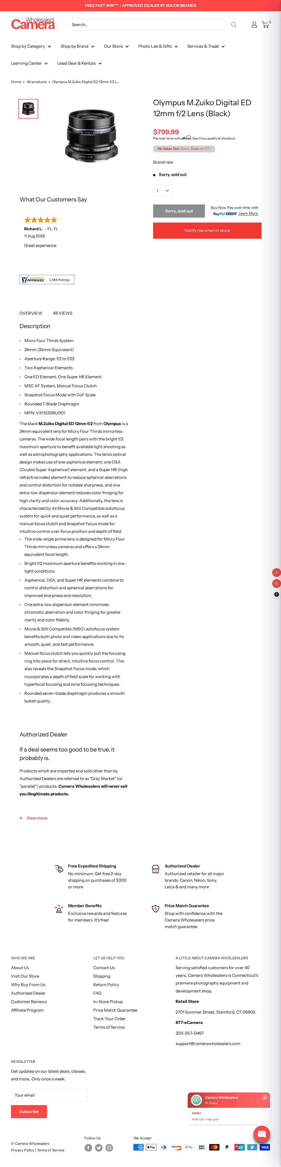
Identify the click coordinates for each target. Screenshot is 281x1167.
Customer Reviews (29, 1001)
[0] (265, 24)
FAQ (97, 993)
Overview (30, 313)
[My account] (254, 25)
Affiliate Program (27, 1010)
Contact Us (104, 967)
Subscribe (29, 1111)
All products (37, 81)
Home (16, 81)
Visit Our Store (25, 976)
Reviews (62, 313)
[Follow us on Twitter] (99, 1148)
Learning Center (26, 63)
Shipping (101, 976)
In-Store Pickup (108, 1001)
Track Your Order (109, 1018)
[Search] (234, 25)
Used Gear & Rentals (76, 63)
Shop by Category (28, 46)
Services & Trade (203, 46)
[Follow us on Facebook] (88, 1148)
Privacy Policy (23, 1150)
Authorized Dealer (28, 993)
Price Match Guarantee (115, 1010)
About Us (20, 967)
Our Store (113, 46)
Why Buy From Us (28, 984)
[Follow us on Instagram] (109, 1148)
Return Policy (106, 984)
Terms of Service (109, 1027)
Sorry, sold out (179, 211)
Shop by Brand (74, 46)
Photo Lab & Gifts (155, 46)
